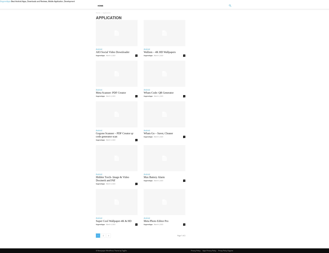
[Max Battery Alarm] (164, 158)
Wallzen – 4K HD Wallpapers (160, 52)
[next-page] (108, 235)
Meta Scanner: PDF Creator (111, 92)
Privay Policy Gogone (225, 251)
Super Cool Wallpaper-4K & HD (113, 221)
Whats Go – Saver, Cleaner (158, 133)
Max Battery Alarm (154, 177)
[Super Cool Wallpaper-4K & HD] (117, 202)
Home (100, 5)
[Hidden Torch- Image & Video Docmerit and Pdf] (117, 158)
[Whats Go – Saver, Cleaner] (164, 114)
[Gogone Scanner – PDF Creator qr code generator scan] (117, 114)
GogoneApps (100, 55)
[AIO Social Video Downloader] (117, 33)
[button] (230, 6)
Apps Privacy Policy (209, 251)
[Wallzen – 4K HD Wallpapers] (164, 33)
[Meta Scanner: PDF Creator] (117, 74)
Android (99, 49)
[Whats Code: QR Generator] (164, 74)
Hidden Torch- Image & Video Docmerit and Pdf (112, 179)
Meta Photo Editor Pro (156, 221)
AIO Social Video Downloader (112, 52)
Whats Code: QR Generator (159, 92)
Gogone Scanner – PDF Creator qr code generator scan (114, 135)
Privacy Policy (195, 251)
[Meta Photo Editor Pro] (164, 202)
